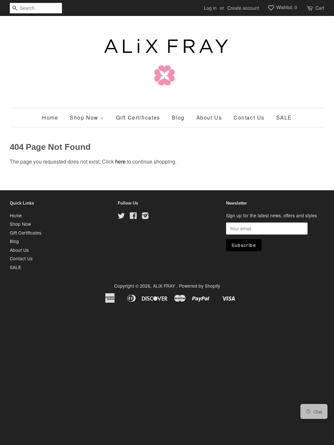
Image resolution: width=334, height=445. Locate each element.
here (120, 161)
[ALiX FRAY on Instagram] (145, 216)
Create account (243, 8)
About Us (209, 117)
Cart (319, 8)
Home (50, 117)
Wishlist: (286, 7)
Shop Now (85, 117)
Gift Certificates (138, 117)
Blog (178, 117)
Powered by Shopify (199, 285)
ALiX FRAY (164, 285)
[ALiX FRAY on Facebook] (133, 216)
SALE (284, 117)
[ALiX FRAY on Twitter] (121, 216)
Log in (210, 8)
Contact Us (249, 117)
